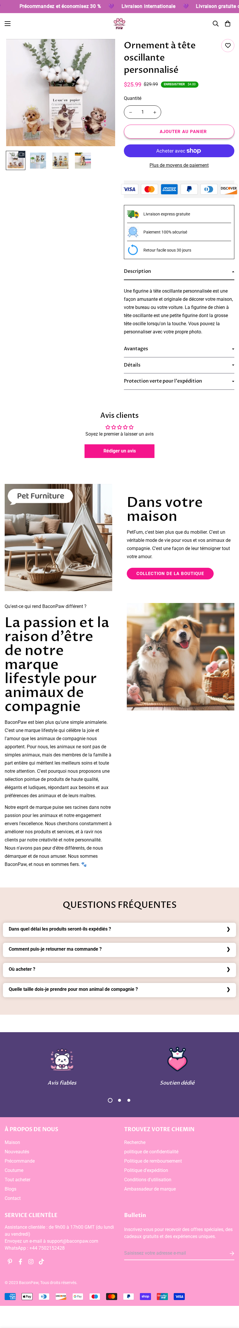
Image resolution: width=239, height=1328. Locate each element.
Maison (12, 1142)
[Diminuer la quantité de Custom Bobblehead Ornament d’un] (130, 112)
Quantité (132, 98)
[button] (227, 23)
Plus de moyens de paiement (179, 165)
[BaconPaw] (119, 23)
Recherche (134, 1142)
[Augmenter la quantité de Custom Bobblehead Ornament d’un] (154, 112)
